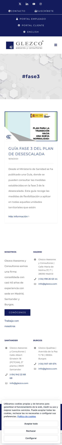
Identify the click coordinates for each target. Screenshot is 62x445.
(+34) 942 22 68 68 (18, 376)
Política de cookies (26, 416)
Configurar (31, 438)
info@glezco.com (47, 284)
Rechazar (31, 431)
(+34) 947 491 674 (47, 363)
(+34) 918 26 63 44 (47, 279)
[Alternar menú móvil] (55, 45)
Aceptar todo (31, 423)
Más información (18, 216)
